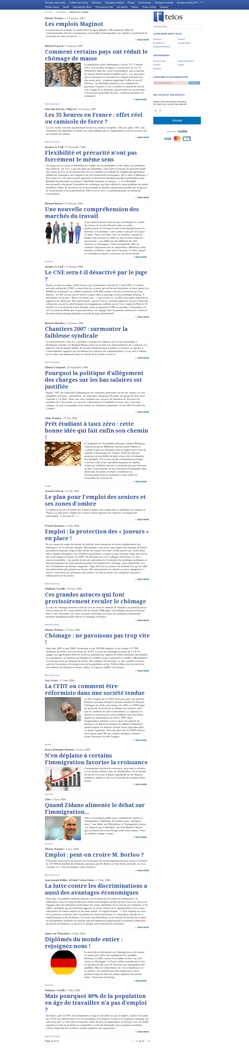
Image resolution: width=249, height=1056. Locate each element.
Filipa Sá (71, 109)
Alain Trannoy (53, 418)
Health (66, 6)
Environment (145, 2)
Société (48, 486)
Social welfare (149, 6)
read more (143, 40)
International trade (104, 6)
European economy (164, 2)
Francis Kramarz (55, 525)
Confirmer (194, 83)
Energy (131, 2)
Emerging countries (114, 2)
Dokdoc (158, 68)
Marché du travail (52, 103)
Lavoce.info (159, 61)
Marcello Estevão (55, 109)
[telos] (178, 17)
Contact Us (159, 43)
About (182, 39)
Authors (158, 39)
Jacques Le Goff (54, 147)
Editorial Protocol (162, 47)
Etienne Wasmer (54, 18)
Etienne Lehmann (55, 367)
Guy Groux (51, 680)
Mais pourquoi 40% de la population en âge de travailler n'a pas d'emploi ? (96, 1003)
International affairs (82, 6)
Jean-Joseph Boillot (56, 880)
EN (195, 2)
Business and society (55, 2)
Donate (177, 120)
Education (96, 2)
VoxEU (157, 65)
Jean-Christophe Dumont (59, 749)
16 (149, 1040)
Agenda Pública (186, 61)
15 (143, 1041)
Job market (122, 6)
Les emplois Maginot (74, 24)
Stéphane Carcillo (55, 588)
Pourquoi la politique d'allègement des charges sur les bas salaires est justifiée (94, 380)
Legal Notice (185, 43)
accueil (49, 12)
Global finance (52, 6)
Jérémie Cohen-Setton (81, 880)
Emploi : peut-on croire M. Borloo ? (94, 855)
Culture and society (78, 2)
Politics (135, 6)
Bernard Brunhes (55, 323)
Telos (48, 799)
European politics (185, 2)
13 (137, 1040)
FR (202, 2)
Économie (61, 12)
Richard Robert (54, 203)
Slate (181, 65)
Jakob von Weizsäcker (57, 933)
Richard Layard (54, 46)
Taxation (164, 6)
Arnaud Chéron (54, 491)
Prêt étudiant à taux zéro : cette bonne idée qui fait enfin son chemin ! (96, 431)
